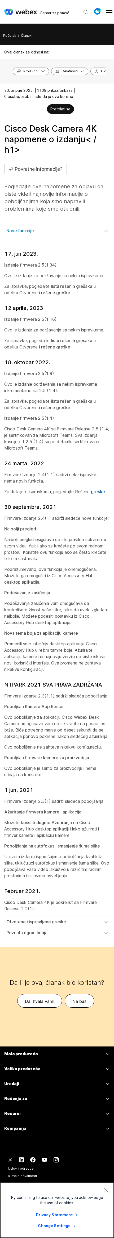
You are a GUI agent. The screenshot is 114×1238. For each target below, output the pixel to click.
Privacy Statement (54, 1214)
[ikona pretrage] (86, 12)
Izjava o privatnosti (22, 1176)
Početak (9, 36)
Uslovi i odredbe (21, 1168)
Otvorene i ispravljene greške (36, 921)
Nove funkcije (20, 230)
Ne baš (79, 1001)
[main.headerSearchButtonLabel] (85, 10)
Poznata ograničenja (26, 932)
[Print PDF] (42, 109)
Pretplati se (60, 109)
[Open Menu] (109, 11)
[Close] (106, 1190)
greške (98, 491)
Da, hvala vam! (39, 1001)
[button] (97, 11)
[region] (57, 1210)
